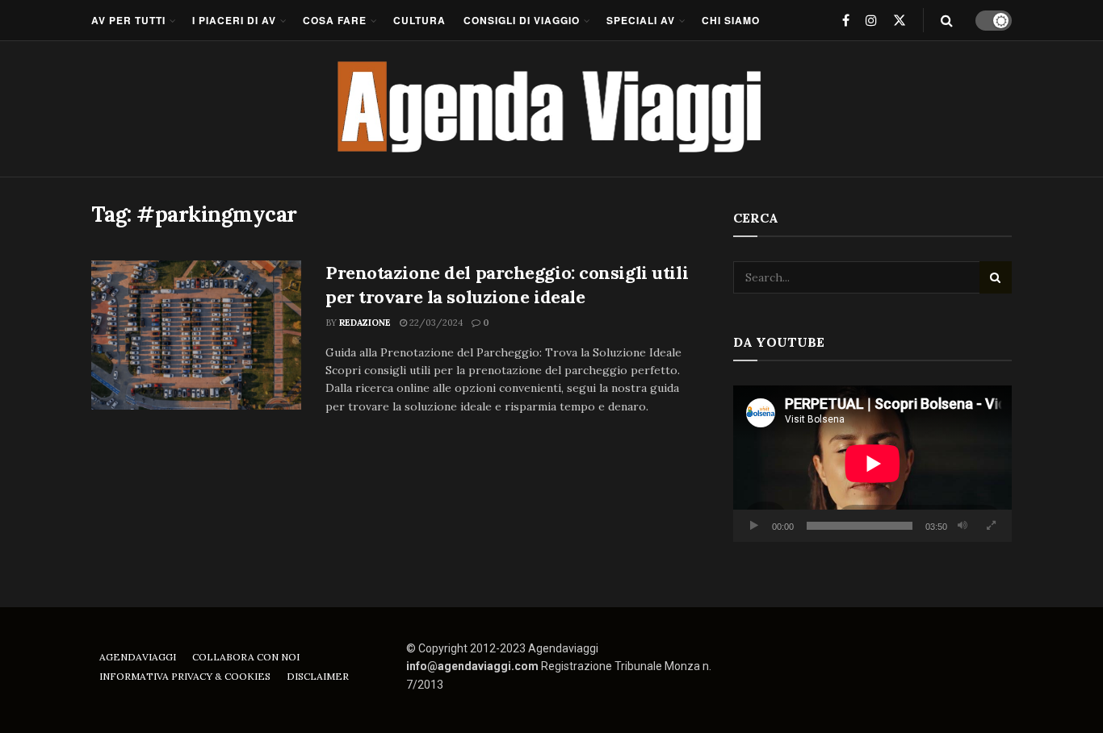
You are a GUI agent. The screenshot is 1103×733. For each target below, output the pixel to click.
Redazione (365, 322)
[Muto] (962, 526)
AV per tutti (128, 20)
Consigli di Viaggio (521, 20)
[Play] (754, 526)
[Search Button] (947, 20)
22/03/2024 (435, 322)
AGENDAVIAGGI (137, 657)
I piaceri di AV (234, 20)
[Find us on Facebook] (845, 20)
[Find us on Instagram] (871, 20)
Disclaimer (318, 676)
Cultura (419, 20)
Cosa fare (335, 20)
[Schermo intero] (991, 526)
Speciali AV (640, 20)
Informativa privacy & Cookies (185, 676)
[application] (872, 463)
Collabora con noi (246, 657)
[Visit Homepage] (552, 109)
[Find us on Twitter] (899, 20)
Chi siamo (731, 20)
